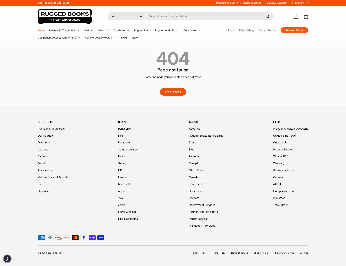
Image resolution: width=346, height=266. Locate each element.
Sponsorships (197, 184)
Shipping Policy (261, 253)
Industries (279, 198)
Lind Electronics (128, 218)
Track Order (280, 205)
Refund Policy (218, 253)
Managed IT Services (202, 225)
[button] (7, 258)
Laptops (43, 149)
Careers (278, 177)
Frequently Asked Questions (290, 128)
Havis (121, 156)
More (135, 37)
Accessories (46, 170)
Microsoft (124, 184)
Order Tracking (252, 2)
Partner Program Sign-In (204, 211)
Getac (101, 30)
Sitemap (304, 253)
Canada (193, 177)
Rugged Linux (142, 30)
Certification (196, 191)
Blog (191, 149)
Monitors (43, 163)
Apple (121, 191)
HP (120, 170)
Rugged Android (165, 30)
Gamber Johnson (128, 149)
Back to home (173, 91)
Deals (41, 30)
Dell (86, 30)
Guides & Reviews (284, 135)
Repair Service (267, 30)
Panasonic (124, 128)
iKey (120, 198)
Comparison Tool (283, 191)
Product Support (283, 149)
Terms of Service (239, 253)
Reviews (194, 156)
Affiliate (278, 184)
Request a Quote (283, 170)
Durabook (119, 30)
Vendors (194, 198)
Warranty (278, 163)
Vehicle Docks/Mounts (98, 37)
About (231, 30)
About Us (194, 128)
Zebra (121, 205)
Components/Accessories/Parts (57, 37)
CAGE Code (196, 170)
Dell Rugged (45, 135)
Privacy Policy (198, 253)
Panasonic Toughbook (62, 30)
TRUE (124, 37)
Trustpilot (194, 163)
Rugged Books (53, 253)
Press (192, 142)
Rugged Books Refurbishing (206, 135)
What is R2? (280, 156)
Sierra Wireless (127, 211)
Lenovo (122, 177)
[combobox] (191, 16)
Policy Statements (284, 253)
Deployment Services (202, 205)
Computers (190, 30)
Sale (40, 184)
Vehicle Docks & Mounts (53, 177)
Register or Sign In (227, 2)
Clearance (44, 191)
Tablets (42, 156)
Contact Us (280, 142)
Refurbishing (246, 30)
